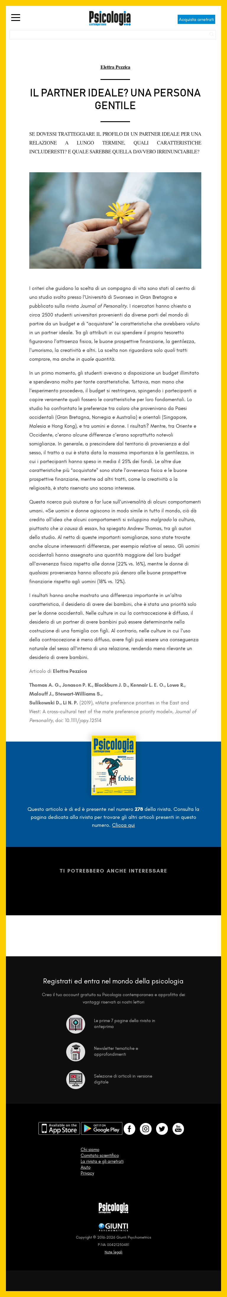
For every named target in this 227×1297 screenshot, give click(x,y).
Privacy (87, 1173)
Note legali (113, 1252)
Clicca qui (123, 825)
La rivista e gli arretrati (102, 1161)
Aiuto (85, 1167)
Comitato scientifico (100, 1155)
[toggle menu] (15, 18)
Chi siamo (90, 1149)
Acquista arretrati (196, 19)
